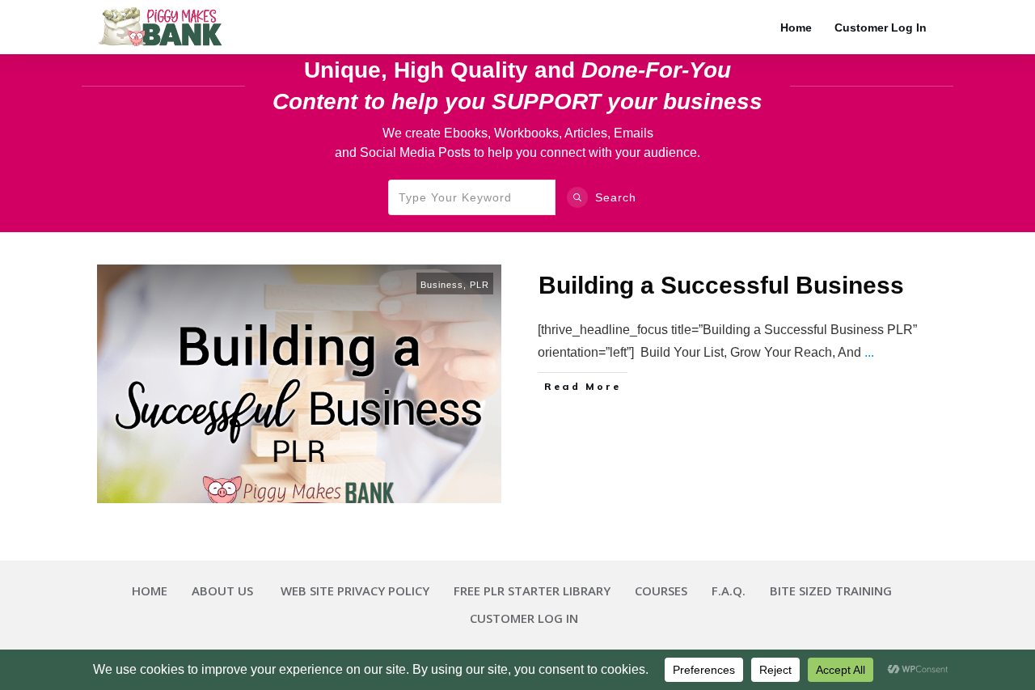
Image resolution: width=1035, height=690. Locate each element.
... (869, 352)
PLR (479, 285)
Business (441, 285)
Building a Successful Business (721, 285)
